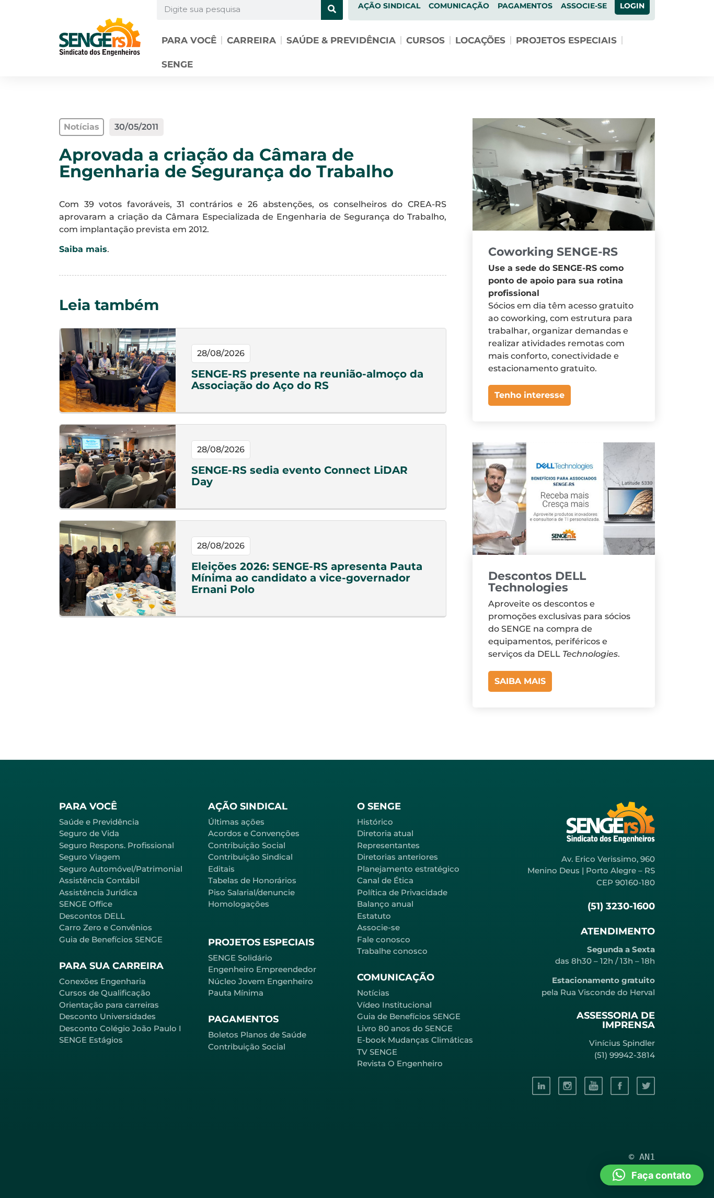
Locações (480, 40)
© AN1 (642, 1156)
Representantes (388, 845)
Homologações (238, 904)
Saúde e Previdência (99, 822)
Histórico (375, 822)
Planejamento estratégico (408, 869)
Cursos (425, 40)
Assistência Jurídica (98, 892)
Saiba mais (83, 249)
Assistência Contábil (99, 880)
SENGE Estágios (91, 1040)
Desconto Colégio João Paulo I (120, 1028)
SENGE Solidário (240, 958)
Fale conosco (383, 939)
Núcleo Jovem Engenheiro (260, 981)
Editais (221, 869)
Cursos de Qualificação (105, 993)
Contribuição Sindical (250, 857)
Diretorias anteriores (397, 857)
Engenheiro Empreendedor (262, 969)
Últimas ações (236, 822)
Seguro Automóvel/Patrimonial (120, 869)
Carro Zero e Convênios (105, 927)
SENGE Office (85, 904)
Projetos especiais (566, 40)
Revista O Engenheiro (400, 1063)
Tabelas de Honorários (252, 880)
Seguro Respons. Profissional (116, 845)
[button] (652, 1175)
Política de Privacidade (402, 892)
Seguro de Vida (89, 833)
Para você (189, 40)
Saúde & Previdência (341, 40)
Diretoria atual (385, 833)
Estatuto (374, 916)
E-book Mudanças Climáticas (415, 1040)
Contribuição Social (246, 845)
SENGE (177, 64)
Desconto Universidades (107, 1016)
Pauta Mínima (235, 993)
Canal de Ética (385, 880)
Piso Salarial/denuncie (251, 892)
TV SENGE (377, 1052)
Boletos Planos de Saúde (257, 1035)
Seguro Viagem (89, 857)
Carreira (251, 40)
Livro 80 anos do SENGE (405, 1028)
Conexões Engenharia (102, 981)
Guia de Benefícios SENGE (111, 939)
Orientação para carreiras (109, 1005)
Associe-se (378, 927)
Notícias (373, 993)
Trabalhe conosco (392, 951)
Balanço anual (385, 904)
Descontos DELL (92, 916)
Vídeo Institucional (394, 1005)
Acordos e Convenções (254, 833)
